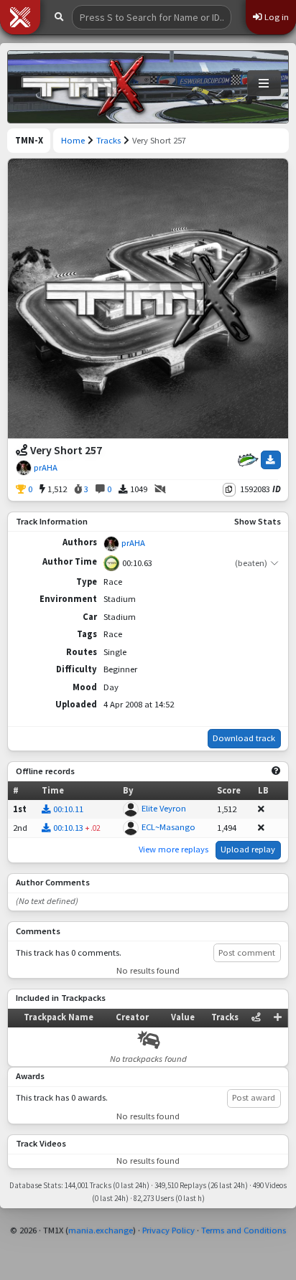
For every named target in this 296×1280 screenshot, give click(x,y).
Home (73, 140)
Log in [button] (275, 16)
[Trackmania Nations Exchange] (83, 87)
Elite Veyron (164, 808)
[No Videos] (160, 490)
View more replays (173, 849)
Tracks (108, 140)
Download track (244, 738)
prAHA (45, 467)
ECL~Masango (168, 827)
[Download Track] (271, 460)
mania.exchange (100, 1230)
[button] (20, 17)
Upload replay (248, 849)
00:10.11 (68, 809)
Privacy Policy (168, 1230)
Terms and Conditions (243, 1230)
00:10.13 (68, 827)
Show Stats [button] (257, 521)
